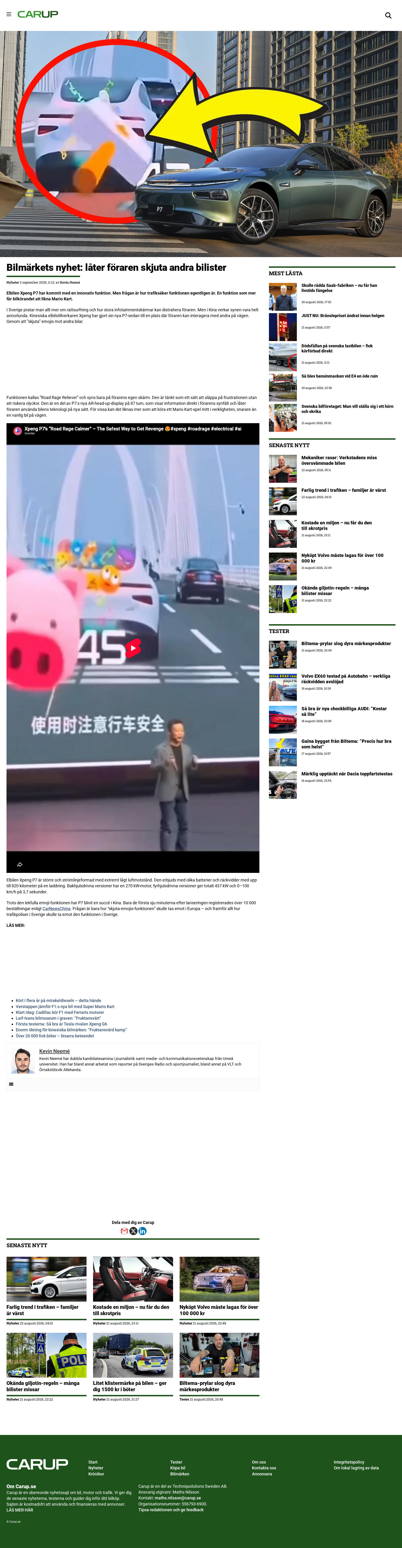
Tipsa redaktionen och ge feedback (171, 1509)
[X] (133, 1231)
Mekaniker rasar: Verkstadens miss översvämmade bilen (339, 460)
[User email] (11, 1084)
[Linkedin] (142, 1231)
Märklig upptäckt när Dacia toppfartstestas (347, 774)
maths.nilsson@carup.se (178, 1497)
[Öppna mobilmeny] (9, 14)
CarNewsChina (56, 908)
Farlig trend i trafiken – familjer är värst (344, 490)
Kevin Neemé (70, 282)
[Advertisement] (133, 362)
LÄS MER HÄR (20, 1510)
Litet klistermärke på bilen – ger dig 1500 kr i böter (130, 1386)
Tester (184, 1399)
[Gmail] (124, 1231)
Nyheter (13, 282)
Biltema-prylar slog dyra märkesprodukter (207, 1386)
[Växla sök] (388, 15)
